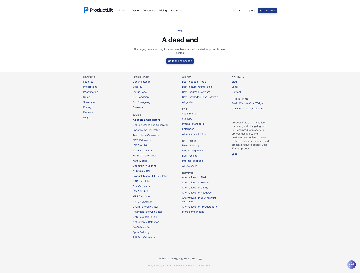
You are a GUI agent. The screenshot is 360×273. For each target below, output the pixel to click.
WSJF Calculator (142, 150)
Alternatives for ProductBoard (199, 206)
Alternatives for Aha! (194, 177)
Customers (148, 10)
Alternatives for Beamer (196, 182)
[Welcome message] (351, 264)
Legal (235, 86)
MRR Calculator (142, 196)
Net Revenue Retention (146, 221)
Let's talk (236, 10)
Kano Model (140, 160)
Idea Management (192, 150)
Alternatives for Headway (197, 192)
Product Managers (193, 123)
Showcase (89, 102)
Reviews (88, 112)
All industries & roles (194, 134)
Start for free (267, 10)
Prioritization (90, 91)
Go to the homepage (180, 60)
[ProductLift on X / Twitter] (233, 154)
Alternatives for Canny (195, 187)
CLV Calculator (141, 186)
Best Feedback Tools (194, 81)
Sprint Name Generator (146, 129)
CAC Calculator (142, 181)
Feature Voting (190, 145)
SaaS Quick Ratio (143, 227)
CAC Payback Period (145, 216)
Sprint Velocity (141, 232)
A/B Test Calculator (144, 237)
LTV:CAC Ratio (141, 191)
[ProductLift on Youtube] (236, 154)
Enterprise (188, 128)
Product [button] (123, 10)
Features (88, 81)
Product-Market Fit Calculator (150, 176)
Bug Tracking (189, 155)
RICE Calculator (142, 140)
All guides (187, 102)
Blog (234, 81)
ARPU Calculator (142, 201)
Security (137, 86)
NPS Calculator (141, 170)
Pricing (163, 10)
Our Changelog (141, 102)
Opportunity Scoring (145, 165)
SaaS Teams (189, 113)
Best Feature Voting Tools (197, 86)
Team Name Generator (146, 135)
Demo (135, 10)
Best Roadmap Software (196, 91)
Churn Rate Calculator (145, 206)
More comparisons (193, 211)
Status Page (140, 91)
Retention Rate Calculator (147, 211)
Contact (236, 91)
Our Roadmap (141, 96)
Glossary (138, 107)
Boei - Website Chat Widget (248, 103)
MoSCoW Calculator (144, 155)
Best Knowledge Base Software (200, 96)
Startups (187, 118)
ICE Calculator (141, 145)
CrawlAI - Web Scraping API (248, 108)
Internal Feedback (192, 160)
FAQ (85, 117)
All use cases (189, 165)
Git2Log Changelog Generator (150, 124)
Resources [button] (176, 10)
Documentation (141, 81)
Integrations (90, 86)
